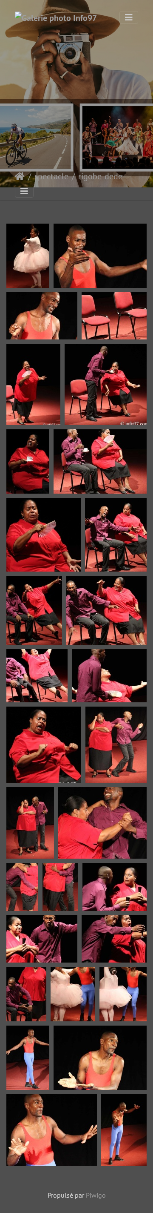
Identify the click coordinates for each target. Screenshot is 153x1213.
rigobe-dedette (105, 176)
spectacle (51, 176)
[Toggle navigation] (128, 17)
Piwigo (96, 1195)
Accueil (20, 176)
